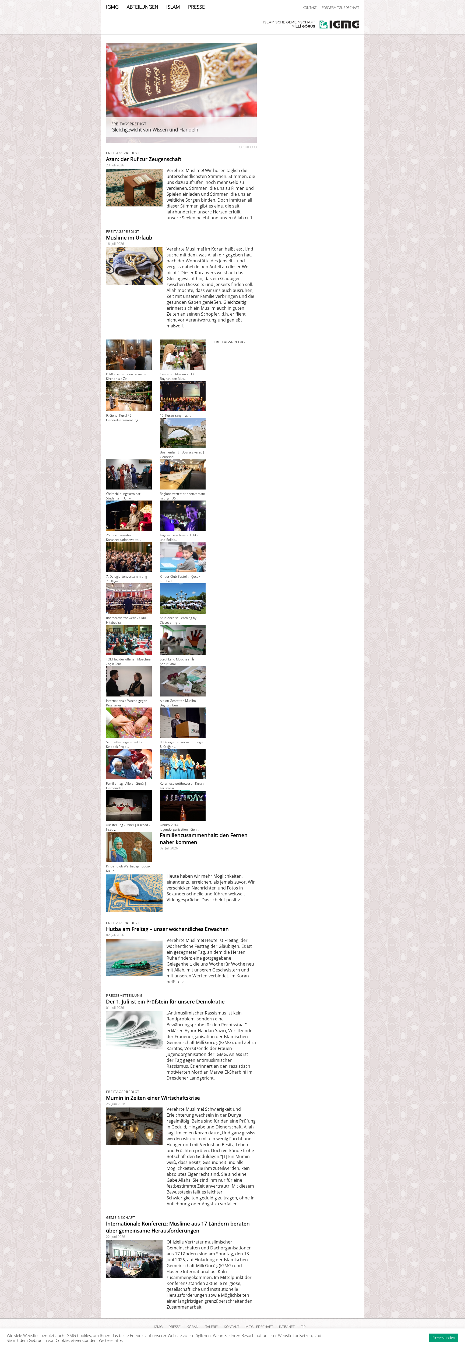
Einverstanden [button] (443, 1337)
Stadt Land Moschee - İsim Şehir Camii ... (179, 661)
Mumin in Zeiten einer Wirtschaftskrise (153, 1097)
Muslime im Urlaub (129, 237)
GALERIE (211, 1326)
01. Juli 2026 (115, 1007)
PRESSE (196, 6)
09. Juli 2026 (169, 848)
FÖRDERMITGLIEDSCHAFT (340, 7)
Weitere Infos (111, 1340)
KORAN (192, 1326)
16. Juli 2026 (115, 243)
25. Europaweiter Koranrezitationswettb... (123, 537)
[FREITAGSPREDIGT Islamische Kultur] (181, 142)
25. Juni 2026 (115, 1104)
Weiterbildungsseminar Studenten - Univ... (123, 496)
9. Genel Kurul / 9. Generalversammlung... (123, 417)
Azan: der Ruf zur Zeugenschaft (143, 159)
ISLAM (173, 6)
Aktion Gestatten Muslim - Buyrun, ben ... (179, 703)
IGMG (112, 6)
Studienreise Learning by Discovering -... (178, 620)
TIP (303, 1326)
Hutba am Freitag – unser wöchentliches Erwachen (167, 929)
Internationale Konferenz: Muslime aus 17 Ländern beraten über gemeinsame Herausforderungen (178, 1227)
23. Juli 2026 (115, 165)
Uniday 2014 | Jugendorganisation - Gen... (179, 827)
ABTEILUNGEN (142, 6)
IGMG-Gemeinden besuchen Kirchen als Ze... (127, 376)
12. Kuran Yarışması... (175, 415)
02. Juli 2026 (115, 935)
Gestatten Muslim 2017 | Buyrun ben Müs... (178, 376)
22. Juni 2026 (115, 1236)
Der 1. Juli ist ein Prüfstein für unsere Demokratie (165, 1001)
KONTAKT (309, 7)
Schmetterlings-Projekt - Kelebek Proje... (124, 744)
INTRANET (287, 1326)
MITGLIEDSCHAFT (259, 1326)
